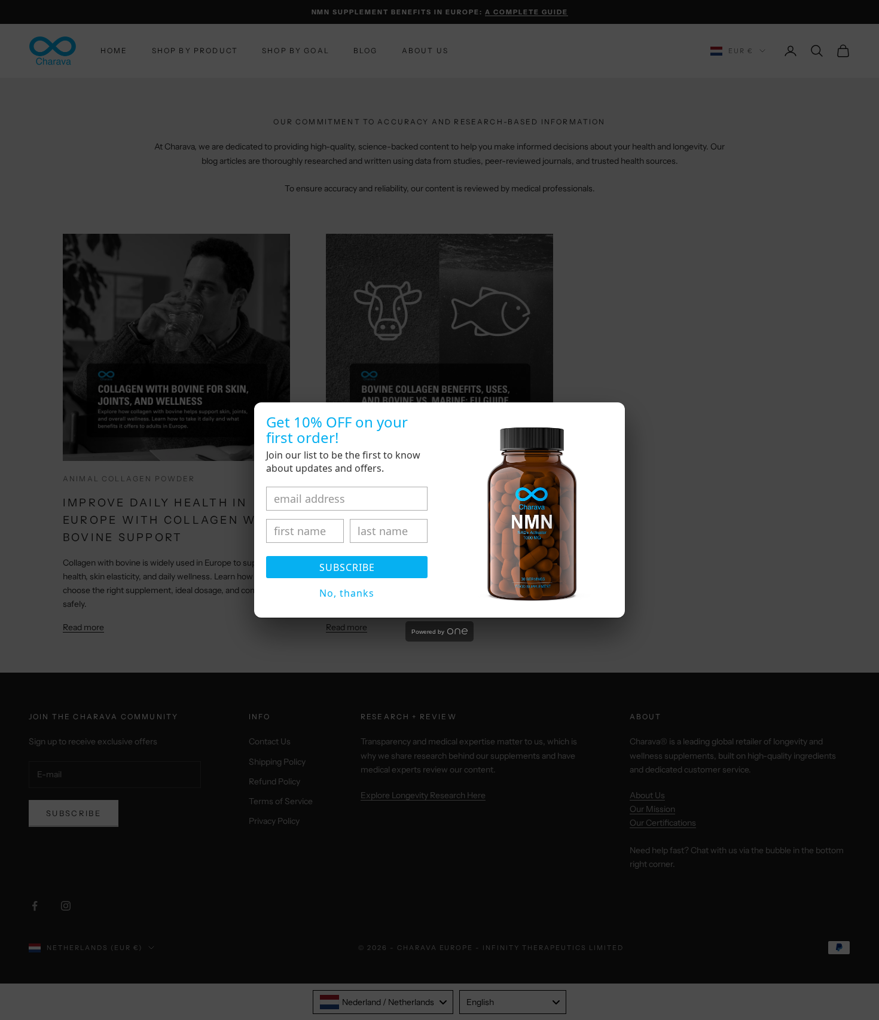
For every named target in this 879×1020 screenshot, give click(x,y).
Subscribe (347, 567)
